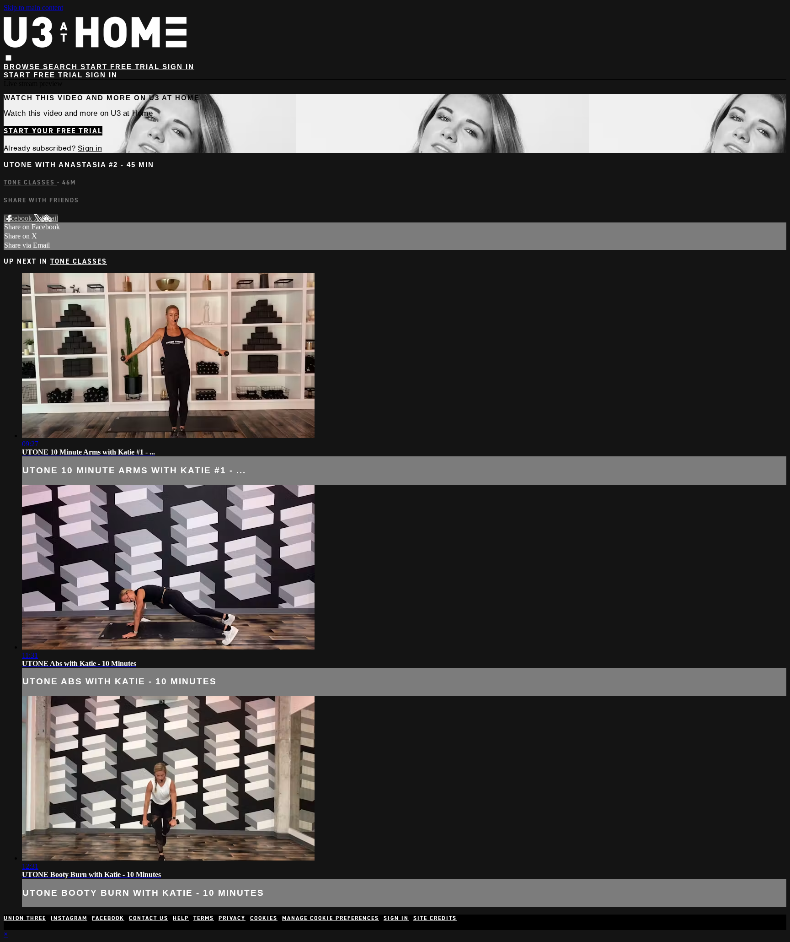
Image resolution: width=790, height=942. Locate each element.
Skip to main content (33, 7)
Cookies (264, 918)
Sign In (101, 75)
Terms (203, 918)
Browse (23, 66)
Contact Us (148, 918)
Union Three (25, 918)
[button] (8, 58)
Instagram (69, 918)
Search (61, 66)
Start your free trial (53, 130)
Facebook (19, 218)
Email (49, 218)
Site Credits (435, 918)
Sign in (178, 66)
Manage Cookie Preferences (330, 918)
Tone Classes (30, 182)
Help (181, 918)
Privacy (232, 918)
